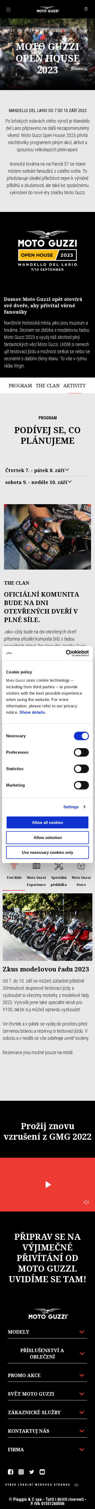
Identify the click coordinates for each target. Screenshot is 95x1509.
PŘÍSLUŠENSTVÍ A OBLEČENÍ (42, 1353)
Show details (32, 712)
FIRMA (16, 1449)
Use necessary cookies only (47, 852)
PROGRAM (20, 385)
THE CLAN (48, 385)
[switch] (81, 752)
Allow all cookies (47, 822)
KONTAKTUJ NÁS (28, 1431)
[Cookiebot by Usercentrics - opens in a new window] (67, 653)
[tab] (14, 874)
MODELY (18, 1332)
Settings (71, 807)
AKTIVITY (74, 385)
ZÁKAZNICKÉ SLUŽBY (34, 1412)
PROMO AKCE (24, 1375)
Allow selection (48, 837)
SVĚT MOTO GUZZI (31, 1394)
